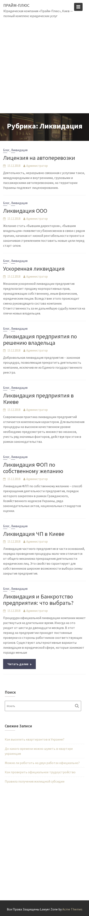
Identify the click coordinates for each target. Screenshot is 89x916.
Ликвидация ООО (25, 210)
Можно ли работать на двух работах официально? (42, 763)
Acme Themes (72, 909)
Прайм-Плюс (16, 5)
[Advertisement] (44, 67)
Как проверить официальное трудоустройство (40, 772)
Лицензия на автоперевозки (39, 157)
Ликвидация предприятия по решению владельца (40, 339)
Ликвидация (19, 150)
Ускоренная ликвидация (34, 268)
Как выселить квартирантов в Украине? (34, 739)
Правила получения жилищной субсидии (34, 781)
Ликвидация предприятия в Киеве (38, 398)
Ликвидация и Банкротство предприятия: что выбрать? (38, 599)
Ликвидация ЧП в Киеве (33, 533)
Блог (6, 150)
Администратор (37, 166)
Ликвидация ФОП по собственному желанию (33, 468)
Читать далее (17, 664)
